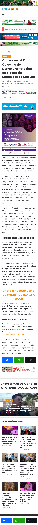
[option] (19, 404)
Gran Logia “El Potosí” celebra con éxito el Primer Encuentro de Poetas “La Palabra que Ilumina (28, 442)
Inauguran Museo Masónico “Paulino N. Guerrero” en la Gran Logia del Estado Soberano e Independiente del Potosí (28, 470)
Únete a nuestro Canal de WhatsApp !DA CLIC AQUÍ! (19, 295)
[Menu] (3, 14)
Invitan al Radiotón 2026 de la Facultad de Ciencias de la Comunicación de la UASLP (9, 468)
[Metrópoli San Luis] (10, 9)
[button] (19, 134)
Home (5, 52)
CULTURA (12, 52)
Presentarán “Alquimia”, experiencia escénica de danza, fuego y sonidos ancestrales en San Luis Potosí (9, 499)
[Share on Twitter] (30, 360)
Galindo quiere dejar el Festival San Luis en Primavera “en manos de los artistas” (28, 497)
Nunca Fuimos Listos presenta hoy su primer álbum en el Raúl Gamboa (10, 440)
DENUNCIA (10, 400)
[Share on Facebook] (7, 360)
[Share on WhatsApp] (19, 360)
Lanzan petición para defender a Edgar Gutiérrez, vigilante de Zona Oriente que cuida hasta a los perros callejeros (18, 411)
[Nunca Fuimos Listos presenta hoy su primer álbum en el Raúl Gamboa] (10, 430)
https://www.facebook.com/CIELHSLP (17, 335)
